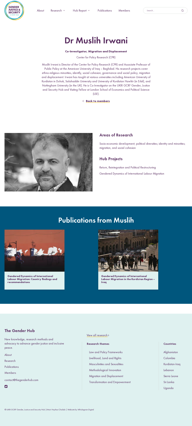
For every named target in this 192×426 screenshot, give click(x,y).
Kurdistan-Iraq (172, 364)
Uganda (169, 388)
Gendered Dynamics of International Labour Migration (131, 173)
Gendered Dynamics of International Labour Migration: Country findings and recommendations (32, 279)
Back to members (98, 101)
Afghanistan (171, 352)
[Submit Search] (165, 10)
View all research (97, 335)
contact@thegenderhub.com (21, 380)
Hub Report (80, 10)
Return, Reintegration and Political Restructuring (127, 167)
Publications (105, 10)
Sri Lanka (169, 382)
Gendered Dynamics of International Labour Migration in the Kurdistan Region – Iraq (128, 279)
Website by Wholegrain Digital (81, 409)
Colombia (169, 358)
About (40, 10)
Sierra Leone (171, 376)
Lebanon (169, 370)
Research (56, 10)
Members (124, 10)
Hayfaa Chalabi (59, 409)
